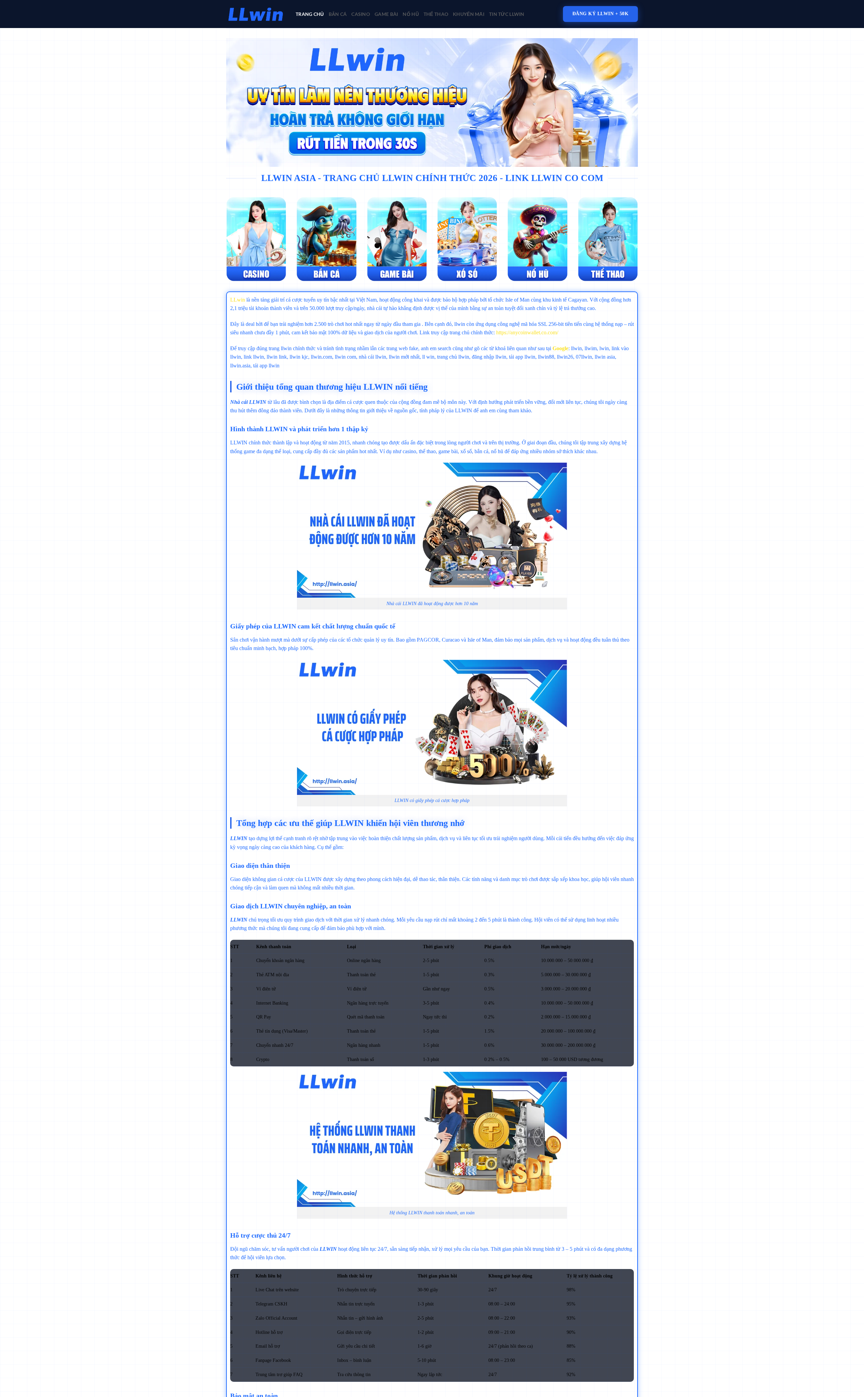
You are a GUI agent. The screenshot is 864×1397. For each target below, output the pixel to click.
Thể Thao (436, 14)
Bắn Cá (338, 14)
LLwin (237, 300)
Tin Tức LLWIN (506, 14)
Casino (360, 14)
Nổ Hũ (410, 14)
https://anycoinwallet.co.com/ (527, 332)
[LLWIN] (256, 14)
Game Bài (386, 14)
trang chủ (310, 14)
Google (560, 348)
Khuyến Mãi (468, 14)
